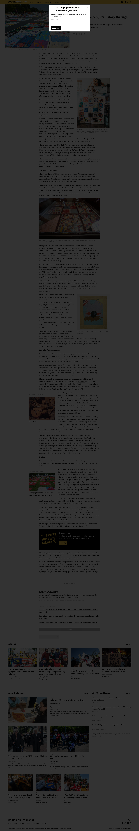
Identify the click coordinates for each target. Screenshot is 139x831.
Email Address (55, 19)
